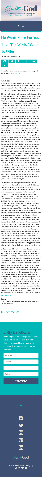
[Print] (4, 65)
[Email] (33, 61)
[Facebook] (4, 61)
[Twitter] (11, 61)
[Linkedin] (19, 61)
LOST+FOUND (21, 468)
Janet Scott (7, 56)
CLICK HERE (16, 73)
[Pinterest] (26, 61)
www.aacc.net (6, 295)
